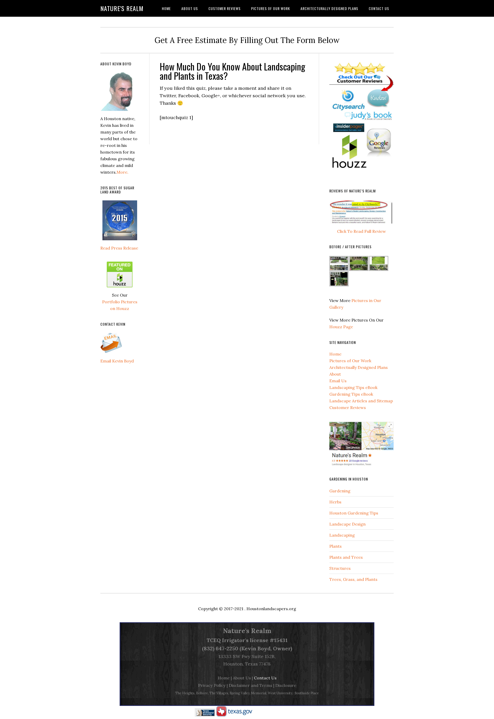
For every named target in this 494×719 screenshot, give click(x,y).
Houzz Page (341, 326)
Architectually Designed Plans (358, 367)
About (335, 374)
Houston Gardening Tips (353, 513)
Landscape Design (347, 524)
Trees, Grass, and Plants (353, 579)
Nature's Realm (122, 8)
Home (335, 354)
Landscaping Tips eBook (353, 387)
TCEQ (214, 640)
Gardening (339, 490)
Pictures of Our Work (350, 360)
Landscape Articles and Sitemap (361, 400)
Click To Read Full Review (361, 231)
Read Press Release (119, 248)
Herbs (335, 501)
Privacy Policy (212, 685)
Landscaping (342, 535)
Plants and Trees (346, 557)
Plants (335, 546)
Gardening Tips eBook (351, 394)
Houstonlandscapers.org (271, 608)
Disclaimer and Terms (250, 685)
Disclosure (285, 685)
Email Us (338, 380)
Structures (340, 568)
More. (122, 172)
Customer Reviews (347, 407)
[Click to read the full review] (361, 224)
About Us (242, 677)
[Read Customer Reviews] (361, 175)
